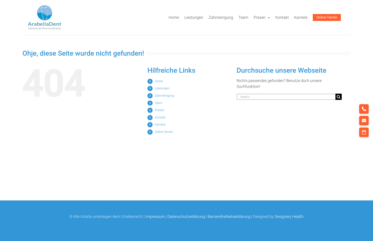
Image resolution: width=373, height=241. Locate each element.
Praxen (159, 110)
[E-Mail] (364, 120)
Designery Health (289, 216)
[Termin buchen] (364, 132)
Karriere (160, 124)
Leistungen (162, 88)
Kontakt (160, 117)
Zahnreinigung (164, 95)
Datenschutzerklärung (186, 216)
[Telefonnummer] (364, 109)
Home (159, 81)
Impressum (155, 216)
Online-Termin (164, 132)
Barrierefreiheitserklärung (229, 216)
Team (158, 103)
